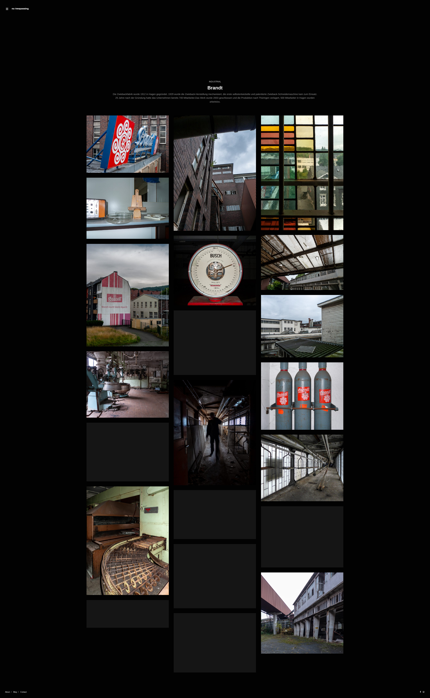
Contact (23, 692)
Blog (15, 692)
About (7, 692)
